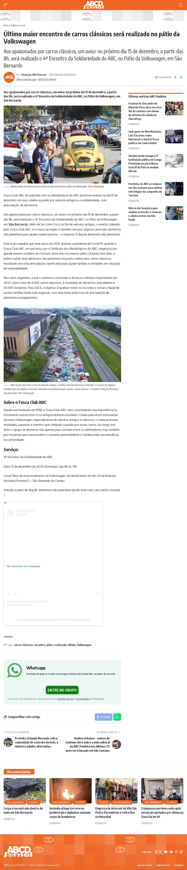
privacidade (82, 698)
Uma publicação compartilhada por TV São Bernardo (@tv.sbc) (53, 619)
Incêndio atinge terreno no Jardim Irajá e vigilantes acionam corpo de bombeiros (70, 813)
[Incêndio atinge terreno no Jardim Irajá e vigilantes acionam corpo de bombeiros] (70, 790)
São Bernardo (18, 224)
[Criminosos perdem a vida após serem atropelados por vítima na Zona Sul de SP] (162, 790)
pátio (50, 644)
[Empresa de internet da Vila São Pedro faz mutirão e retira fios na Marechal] (116, 790)
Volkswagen (84, 644)
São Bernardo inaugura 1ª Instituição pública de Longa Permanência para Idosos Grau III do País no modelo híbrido (145, 163)
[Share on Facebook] (175, 77)
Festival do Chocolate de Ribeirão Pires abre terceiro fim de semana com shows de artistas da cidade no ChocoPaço (144, 111)
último (72, 644)
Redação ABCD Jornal (33, 74)
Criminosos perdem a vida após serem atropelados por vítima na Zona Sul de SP (162, 813)
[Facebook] (156, 851)
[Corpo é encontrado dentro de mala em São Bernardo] (25, 790)
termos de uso (66, 698)
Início (6, 25)
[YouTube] (165, 851)
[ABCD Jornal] (93, 5)
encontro (39, 644)
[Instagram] (176, 851)
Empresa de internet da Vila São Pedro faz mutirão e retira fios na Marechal (116, 813)
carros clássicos (23, 644)
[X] (160, 851)
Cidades (33, 802)
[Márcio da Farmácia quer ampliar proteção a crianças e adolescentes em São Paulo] (174, 213)
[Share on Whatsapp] (180, 77)
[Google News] (171, 851)
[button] (7, 5)
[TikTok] (181, 851)
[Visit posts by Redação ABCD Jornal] (9, 77)
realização (60, 644)
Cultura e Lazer (18, 25)
